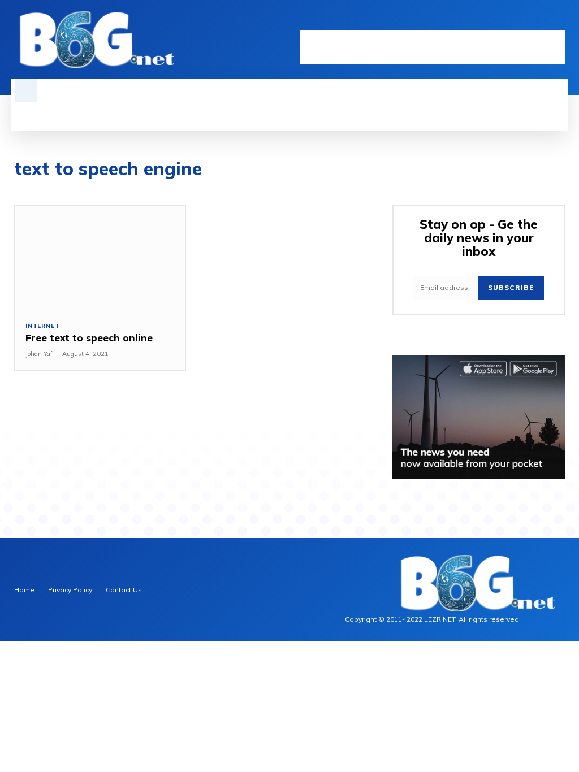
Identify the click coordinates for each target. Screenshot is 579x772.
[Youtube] (559, 21)
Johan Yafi (39, 354)
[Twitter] (541, 21)
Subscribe (511, 287)
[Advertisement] (432, 47)
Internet (42, 326)
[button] (26, 90)
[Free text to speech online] (100, 258)
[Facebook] (506, 21)
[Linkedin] (524, 21)
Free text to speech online (89, 338)
